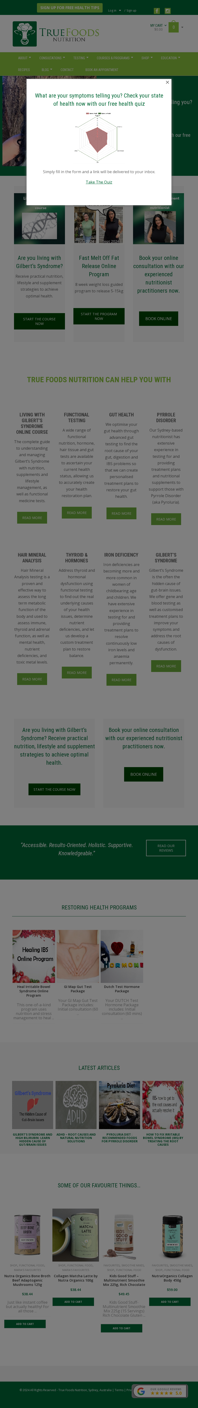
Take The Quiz (99, 182)
